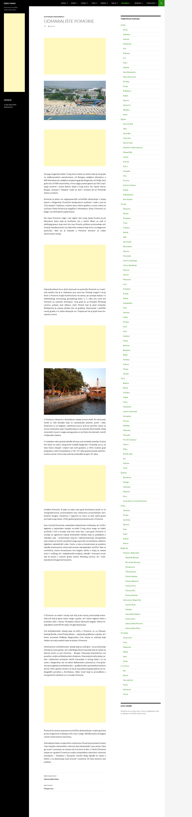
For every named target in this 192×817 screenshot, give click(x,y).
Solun (125, 114)
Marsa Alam (128, 143)
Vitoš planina (130, 571)
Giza (125, 176)
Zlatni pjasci (130, 619)
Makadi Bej (127, 152)
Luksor (126, 157)
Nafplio (126, 67)
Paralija (126, 81)
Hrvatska (137, 3)
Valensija (126, 487)
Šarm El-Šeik (128, 124)
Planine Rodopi (131, 595)
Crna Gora (151, 3)
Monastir (126, 435)
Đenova (126, 524)
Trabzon (126, 227)
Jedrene (126, 312)
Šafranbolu (127, 246)
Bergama (126, 350)
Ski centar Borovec (133, 562)
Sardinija (126, 520)
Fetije (125, 317)
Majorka (126, 491)
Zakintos (126, 34)
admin (52, 26)
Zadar (125, 661)
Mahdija (126, 425)
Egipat (73, 3)
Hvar (125, 642)
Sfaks (125, 449)
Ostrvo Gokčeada (130, 260)
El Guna (126, 180)
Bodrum (126, 345)
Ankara (126, 364)
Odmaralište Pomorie (134, 623)
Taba (125, 129)
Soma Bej (126, 133)
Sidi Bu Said (127, 454)
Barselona (127, 477)
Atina (125, 30)
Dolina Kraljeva (129, 185)
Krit (124, 48)
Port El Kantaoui (129, 440)
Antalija (126, 359)
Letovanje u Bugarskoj (54, 17)
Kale (125, 308)
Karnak (126, 161)
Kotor (125, 685)
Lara (125, 284)
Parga (125, 86)
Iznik (125, 326)
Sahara (126, 444)
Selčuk (125, 232)
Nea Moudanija (129, 72)
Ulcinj (125, 694)
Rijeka (125, 652)
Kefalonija (127, 44)
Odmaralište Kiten (51, 777)
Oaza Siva (127, 138)
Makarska (127, 647)
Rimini (125, 543)
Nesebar (128, 609)
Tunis (93, 3)
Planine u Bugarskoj (131, 553)
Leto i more (10, 3)
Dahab (125, 190)
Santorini (126, 105)
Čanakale (126, 218)
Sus (124, 458)
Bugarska (125, 3)
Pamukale (127, 256)
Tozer (125, 468)
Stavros (126, 100)
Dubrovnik (127, 637)
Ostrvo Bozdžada (130, 265)
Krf (124, 58)
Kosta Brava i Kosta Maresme (135, 501)
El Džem (126, 392)
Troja (125, 223)
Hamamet (127, 407)
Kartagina (127, 416)
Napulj (126, 539)
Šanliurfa (126, 209)
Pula (125, 529)
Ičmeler (126, 322)
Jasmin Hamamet (130, 411)
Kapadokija (127, 303)
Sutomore (127, 689)
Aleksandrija (128, 194)
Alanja (125, 369)
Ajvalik (126, 374)
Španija (103, 3)
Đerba (125, 388)
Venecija (126, 510)
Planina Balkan (131, 576)
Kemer (126, 298)
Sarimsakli (127, 242)
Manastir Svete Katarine (132, 147)
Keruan (126, 421)
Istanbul (126, 336)
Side (124, 237)
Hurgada (126, 171)
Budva (125, 675)
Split (125, 656)
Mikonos (126, 53)
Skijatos (126, 110)
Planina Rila (130, 590)
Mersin (126, 275)
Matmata (126, 430)
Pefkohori (127, 91)
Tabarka (126, 463)
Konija (125, 293)
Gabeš (125, 397)
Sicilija (125, 515)
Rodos (125, 96)
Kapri (125, 534)
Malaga (126, 482)
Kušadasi (126, 289)
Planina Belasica (132, 581)
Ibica (125, 496)
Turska (83, 3)
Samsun (126, 251)
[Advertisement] (75, 56)
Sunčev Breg (130, 604)
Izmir (125, 331)
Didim (125, 341)
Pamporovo (48, 787)
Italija (113, 3)
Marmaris (127, 279)
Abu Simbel (127, 199)
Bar (124, 670)
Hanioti (126, 39)
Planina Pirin (130, 586)
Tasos (125, 63)
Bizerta (126, 383)
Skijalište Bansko (132, 557)
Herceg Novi (128, 680)
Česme (126, 213)
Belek (125, 355)
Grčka (63, 3)
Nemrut (126, 270)
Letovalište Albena (132, 614)
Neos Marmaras (129, 77)
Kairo (125, 166)
